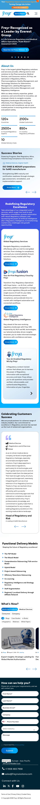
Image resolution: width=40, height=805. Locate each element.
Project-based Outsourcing (15, 571)
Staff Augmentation (12, 588)
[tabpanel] (20, 39)
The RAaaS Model (11, 557)
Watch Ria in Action (19, 7)
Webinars (16, 621)
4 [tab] (22, 57)
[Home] (7, 13)
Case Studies (16, 618)
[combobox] (3, 721)
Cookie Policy (26, 794)
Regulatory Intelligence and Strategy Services (19, 583)
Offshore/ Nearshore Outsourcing (17, 575)
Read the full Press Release (14, 49)
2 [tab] (15, 57)
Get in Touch (20, 13)
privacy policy (19, 745)
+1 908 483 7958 (14, 768)
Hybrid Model (9, 567)
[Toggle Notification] (37, 1)
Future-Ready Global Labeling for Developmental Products (15, 658)
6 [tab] (28, 57)
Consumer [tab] (6, 613)
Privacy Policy (16, 794)
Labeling (26, 652)
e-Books (25, 618)
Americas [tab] (6, 760)
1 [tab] (12, 57)
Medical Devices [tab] (25, 609)
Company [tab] (16, 613)
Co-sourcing (9, 579)
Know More (11, 187)
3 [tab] (18, 57)
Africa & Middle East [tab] (11, 763)
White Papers (25, 621)
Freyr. (16, 798)
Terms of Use (6, 794)
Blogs (7, 618)
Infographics (6, 621)
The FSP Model (10, 553)
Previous (28, 193)
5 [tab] (25, 57)
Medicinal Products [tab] (9, 609)
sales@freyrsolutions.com (18, 773)
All (3, 618)
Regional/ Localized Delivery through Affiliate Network (19, 593)
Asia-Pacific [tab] (25, 760)
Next (34, 193)
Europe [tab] (15, 760)
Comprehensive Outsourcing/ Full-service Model (20, 562)
